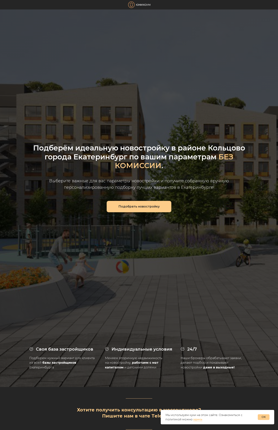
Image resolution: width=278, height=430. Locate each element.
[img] (139, 4)
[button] (139, 206)
